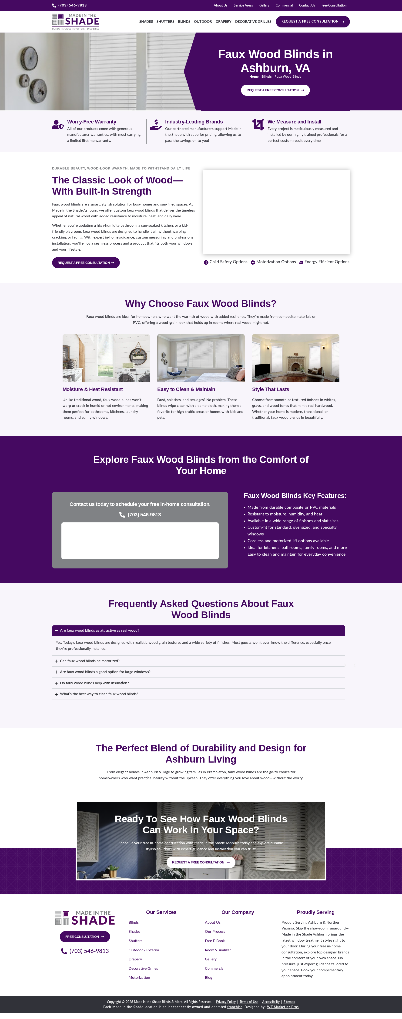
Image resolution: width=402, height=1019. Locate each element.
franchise (234, 1007)
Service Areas (243, 5)
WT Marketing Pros (283, 1007)
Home (254, 76)
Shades (146, 21)
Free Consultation (334, 5)
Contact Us (307, 5)
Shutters (165, 21)
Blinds (184, 21)
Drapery (223, 21)
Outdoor (203, 21)
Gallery (264, 5)
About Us (220, 5)
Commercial (284, 5)
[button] (354, 665)
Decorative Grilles (253, 21)
